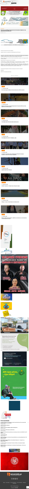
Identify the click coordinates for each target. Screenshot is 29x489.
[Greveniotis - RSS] (15, 3)
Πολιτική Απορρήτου (13, 482)
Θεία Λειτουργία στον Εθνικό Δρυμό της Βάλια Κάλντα (7, 429)
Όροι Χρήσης (8, 482)
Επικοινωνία (14, 483)
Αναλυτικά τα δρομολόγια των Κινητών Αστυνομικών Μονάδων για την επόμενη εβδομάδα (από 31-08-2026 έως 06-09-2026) (14, 437)
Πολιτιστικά (3, 182)
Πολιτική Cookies (19, 482)
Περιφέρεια (3, 102)
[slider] (14, 332)
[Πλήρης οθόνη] (27, 332)
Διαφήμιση (24, 482)
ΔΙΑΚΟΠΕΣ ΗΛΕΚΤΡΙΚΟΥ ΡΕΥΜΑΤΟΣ (5, 425)
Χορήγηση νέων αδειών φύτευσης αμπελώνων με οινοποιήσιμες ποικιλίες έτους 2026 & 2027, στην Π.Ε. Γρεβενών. (14, 432)
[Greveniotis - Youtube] (14, 3)
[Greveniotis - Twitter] (13, 3)
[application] (14, 325)
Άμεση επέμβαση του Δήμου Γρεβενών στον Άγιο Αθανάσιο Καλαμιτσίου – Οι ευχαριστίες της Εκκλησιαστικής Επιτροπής (12, 440)
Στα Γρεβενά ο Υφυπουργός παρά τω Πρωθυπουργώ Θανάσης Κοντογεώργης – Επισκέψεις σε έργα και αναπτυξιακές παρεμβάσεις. (13, 154)
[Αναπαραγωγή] (1, 332)
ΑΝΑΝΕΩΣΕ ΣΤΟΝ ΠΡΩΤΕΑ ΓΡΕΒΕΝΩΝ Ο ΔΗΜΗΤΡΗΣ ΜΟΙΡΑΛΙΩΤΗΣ (9, 427)
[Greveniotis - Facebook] (11, 3)
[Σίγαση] (26, 332)
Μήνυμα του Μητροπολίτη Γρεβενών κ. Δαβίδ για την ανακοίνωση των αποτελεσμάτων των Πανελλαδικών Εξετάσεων (14, 218)
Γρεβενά (3, 86)
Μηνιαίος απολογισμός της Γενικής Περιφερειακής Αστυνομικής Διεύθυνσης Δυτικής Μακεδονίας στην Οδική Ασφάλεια (14, 106)
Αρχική (4, 482)
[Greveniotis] (7, 1)
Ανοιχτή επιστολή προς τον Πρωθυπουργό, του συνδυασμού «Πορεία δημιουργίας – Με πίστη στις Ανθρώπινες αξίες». (13, 445)
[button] (14, 325)
